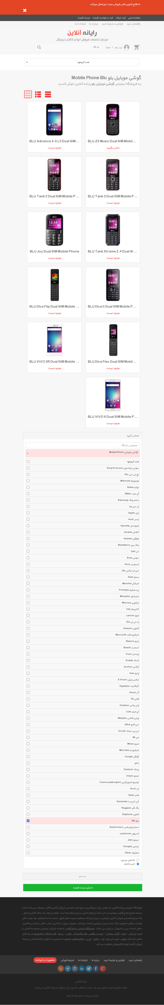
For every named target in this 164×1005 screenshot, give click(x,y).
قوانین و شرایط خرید (112, 24)
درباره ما (93, 24)
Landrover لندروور (129, 833)
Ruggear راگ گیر (130, 808)
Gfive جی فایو (132, 724)
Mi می (136, 737)
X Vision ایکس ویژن (128, 680)
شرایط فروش (67, 960)
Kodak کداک (132, 660)
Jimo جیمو (133, 840)
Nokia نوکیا (133, 487)
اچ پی (88, 939)
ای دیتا (109, 939)
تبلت (123, 934)
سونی (123, 939)
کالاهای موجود (127, 860)
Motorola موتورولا (129, 481)
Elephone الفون (130, 814)
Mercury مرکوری (130, 603)
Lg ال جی (134, 506)
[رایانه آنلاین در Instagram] (75, 968)
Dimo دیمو (133, 577)
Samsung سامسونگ (128, 500)
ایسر (116, 939)
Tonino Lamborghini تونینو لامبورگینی (119, 782)
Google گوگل (132, 757)
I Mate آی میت (132, 494)
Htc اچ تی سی (132, 474)
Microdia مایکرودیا (129, 750)
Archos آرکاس (131, 667)
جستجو (82, 876)
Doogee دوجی (131, 846)
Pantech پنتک (131, 769)
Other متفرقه (132, 853)
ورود (107, 47)
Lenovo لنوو (132, 615)
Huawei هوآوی (131, 538)
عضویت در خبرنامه (45, 960)
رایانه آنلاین (81, 982)
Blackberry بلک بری (128, 545)
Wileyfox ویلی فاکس (128, 718)
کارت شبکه (50, 934)
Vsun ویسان (132, 654)
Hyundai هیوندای (130, 526)
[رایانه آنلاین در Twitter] (89, 968)
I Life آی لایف (132, 712)
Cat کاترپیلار (132, 609)
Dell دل (135, 551)
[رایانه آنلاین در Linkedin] (82, 968)
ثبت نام (118, 47)
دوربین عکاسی (95, 934)
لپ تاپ (132, 934)
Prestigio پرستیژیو (129, 590)
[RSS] (61, 968)
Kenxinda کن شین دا (128, 801)
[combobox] (82, 62)
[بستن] (25, 10)
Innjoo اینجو (132, 776)
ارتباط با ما (80, 24)
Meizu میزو (133, 744)
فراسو (67, 939)
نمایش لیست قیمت (83, 888)
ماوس (68, 934)
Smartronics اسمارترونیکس (124, 827)
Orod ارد (134, 789)
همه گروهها (133, 462)
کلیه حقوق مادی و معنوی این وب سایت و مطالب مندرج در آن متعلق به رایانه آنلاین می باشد (81, 988)
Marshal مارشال (130, 583)
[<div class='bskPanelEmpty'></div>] (137, 47)
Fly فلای (135, 699)
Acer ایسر (133, 519)
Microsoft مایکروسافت (127, 635)
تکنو (136, 763)
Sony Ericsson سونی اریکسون (123, 468)
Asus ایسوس (131, 564)
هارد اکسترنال (80, 934)
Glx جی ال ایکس (130, 571)
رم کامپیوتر (38, 934)
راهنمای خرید (133, 24)
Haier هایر (133, 795)
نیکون (96, 939)
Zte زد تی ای (132, 622)
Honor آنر (134, 692)
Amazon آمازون (131, 628)
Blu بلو (135, 821)
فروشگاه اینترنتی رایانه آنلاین (79, 929)
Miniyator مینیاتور (129, 596)
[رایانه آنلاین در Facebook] (96, 968)
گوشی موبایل (112, 934)
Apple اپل (133, 513)
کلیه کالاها (129, 864)
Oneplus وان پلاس (129, 705)
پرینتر (60, 934)
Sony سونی (133, 558)
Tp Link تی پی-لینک (128, 731)
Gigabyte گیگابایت (129, 686)
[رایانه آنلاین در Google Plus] (103, 968)
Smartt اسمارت (131, 647)
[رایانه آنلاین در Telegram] (68, 968)
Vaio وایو (134, 673)
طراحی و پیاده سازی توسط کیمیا (82, 996)
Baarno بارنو (132, 641)
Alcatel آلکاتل (131, 532)
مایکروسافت (77, 939)
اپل (102, 939)
